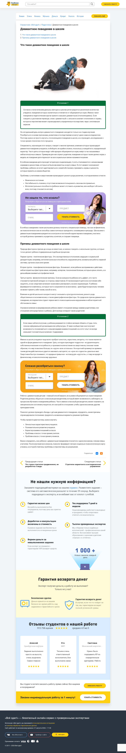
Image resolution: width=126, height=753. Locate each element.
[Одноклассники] (101, 453)
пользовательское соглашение (44, 723)
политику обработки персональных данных (21, 725)
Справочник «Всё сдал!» (30, 25)
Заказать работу (94, 686)
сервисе (73, 487)
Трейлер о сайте (41, 735)
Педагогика (46, 25)
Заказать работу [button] (110, 4)
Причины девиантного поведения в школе (39, 38)
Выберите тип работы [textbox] (36, 209)
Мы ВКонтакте (17, 735)
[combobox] (39, 208)
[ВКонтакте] (97, 453)
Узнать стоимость (70, 217)
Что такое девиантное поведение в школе (39, 35)
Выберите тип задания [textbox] (36, 377)
